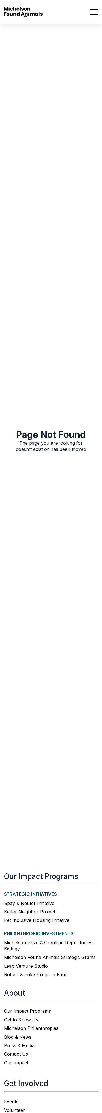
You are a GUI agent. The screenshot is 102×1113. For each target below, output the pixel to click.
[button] (91, 12)
